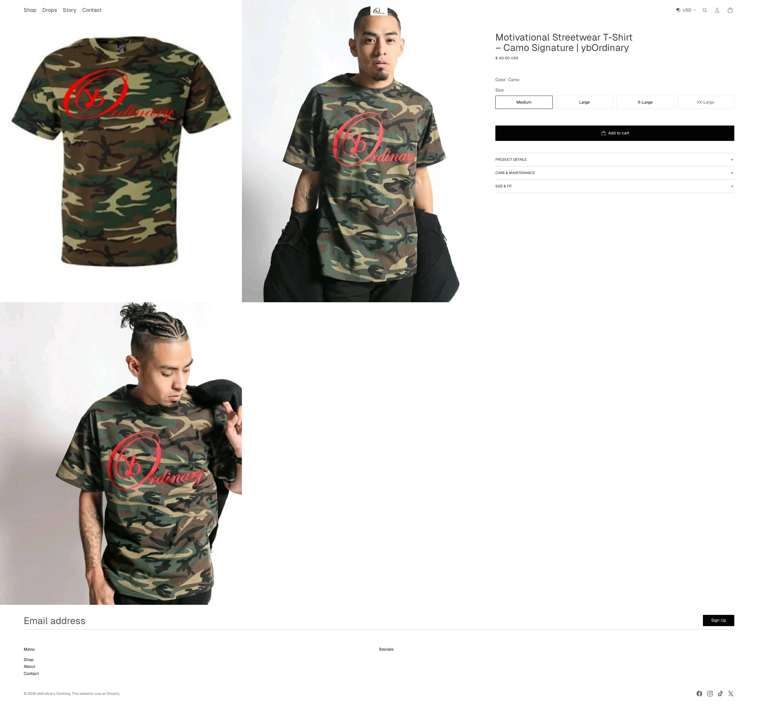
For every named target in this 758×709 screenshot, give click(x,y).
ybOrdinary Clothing (53, 693)
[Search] (704, 10)
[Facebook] (699, 693)
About (29, 666)
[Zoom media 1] (121, 151)
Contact (31, 673)
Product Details (511, 159)
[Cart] (730, 10)
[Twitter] (730, 693)
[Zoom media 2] (363, 151)
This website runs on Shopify (96, 693)
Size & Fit (503, 186)
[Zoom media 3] (121, 453)
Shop (28, 659)
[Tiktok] (720, 693)
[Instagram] (710, 693)
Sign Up (718, 620)
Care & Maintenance (515, 173)
